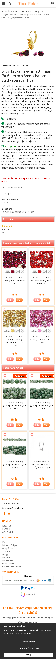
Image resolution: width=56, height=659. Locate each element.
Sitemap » (6, 193)
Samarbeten (8, 551)
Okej (28, 654)
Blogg (5, 554)
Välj (19, 300)
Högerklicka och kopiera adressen (17, 211)
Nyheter (6, 557)
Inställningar (28, 641)
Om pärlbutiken (9, 548)
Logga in (6, 528)
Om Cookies (8, 563)
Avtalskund (7, 531)
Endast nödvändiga (28, 648)
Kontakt (6, 542)
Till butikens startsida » (12, 187)
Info (10, 300)
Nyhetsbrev (7, 560)
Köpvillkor (7, 525)
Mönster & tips (9, 545)
